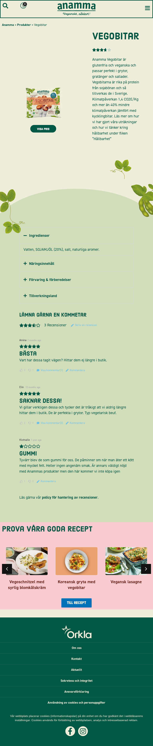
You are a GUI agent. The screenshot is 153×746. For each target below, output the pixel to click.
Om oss (76, 648)
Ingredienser (39, 235)
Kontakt (76, 659)
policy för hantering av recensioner (70, 497)
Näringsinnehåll (41, 263)
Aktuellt (76, 670)
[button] (77, 236)
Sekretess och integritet (76, 681)
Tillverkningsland (43, 296)
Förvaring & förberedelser (50, 280)
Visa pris (43, 129)
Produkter (24, 25)
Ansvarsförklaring (76, 691)
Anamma (8, 25)
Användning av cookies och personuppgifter (76, 702)
